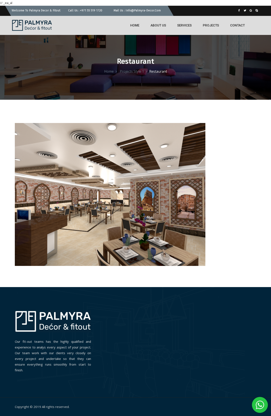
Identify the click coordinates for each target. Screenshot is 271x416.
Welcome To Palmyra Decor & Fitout (36, 10)
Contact (237, 25)
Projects (211, 25)
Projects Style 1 (131, 71)
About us (158, 25)
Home (134, 25)
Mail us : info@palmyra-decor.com (137, 10)
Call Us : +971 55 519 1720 (84, 10)
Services (184, 25)
